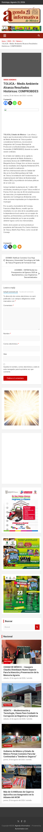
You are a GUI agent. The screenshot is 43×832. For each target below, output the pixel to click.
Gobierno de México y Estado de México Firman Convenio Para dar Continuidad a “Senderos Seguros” (19, 754)
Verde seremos (9, 80)
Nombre (7, 334)
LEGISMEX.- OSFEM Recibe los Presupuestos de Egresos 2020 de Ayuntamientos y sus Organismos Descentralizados (24, 273)
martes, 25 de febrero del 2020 (14, 96)
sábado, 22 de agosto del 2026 (14, 678)
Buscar (37, 627)
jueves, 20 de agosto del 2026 (14, 760)
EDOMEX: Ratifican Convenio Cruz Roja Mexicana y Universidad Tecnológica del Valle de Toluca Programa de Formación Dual (23, 260)
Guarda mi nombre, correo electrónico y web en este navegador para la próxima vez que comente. (21, 369)
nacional (8, 661)
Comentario (8, 305)
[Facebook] (6, 103)
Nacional (7, 636)
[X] (10, 103)
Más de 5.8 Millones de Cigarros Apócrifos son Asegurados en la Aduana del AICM (18, 795)
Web (5, 354)
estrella (30, 96)
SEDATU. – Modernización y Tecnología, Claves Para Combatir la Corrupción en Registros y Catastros (20, 713)
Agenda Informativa (22, 826)
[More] (20, 103)
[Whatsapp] (15, 103)
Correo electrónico (11, 344)
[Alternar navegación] (5, 35)
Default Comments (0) (10, 292)
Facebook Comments (26, 292)
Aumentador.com (21, 829)
